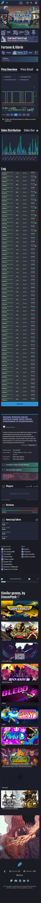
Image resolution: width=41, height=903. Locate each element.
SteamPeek (8, 557)
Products (27, 552)
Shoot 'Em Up (7, 419)
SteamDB (7, 549)
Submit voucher (29, 557)
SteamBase (8, 564)
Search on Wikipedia (11, 567)
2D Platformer (16, 417)
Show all (20, 404)
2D (17, 421)
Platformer (28, 419)
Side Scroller (7, 417)
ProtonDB (7, 554)
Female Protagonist (9, 421)
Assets (26, 549)
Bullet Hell (24, 417)
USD (30, 871)
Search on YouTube (11, 569)
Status (20, 875)
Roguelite (15, 419)
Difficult (21, 419)
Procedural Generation (26, 421)
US (15, 871)
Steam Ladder (9, 559)
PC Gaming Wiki (9, 552)
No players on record (19, 494)
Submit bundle (29, 554)
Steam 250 (8, 562)
